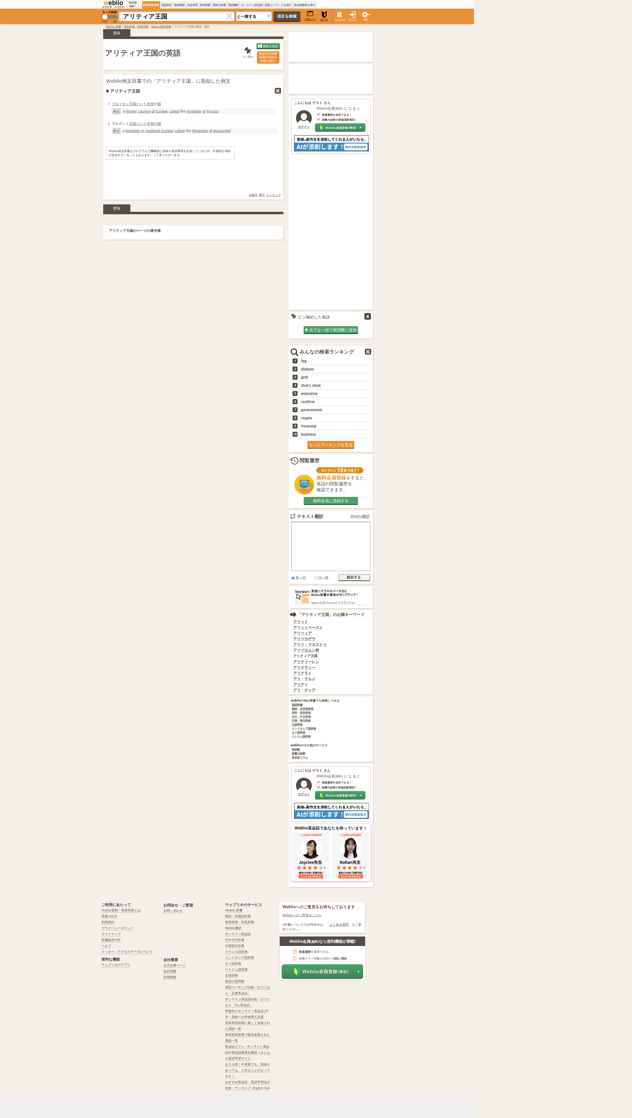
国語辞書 (297, 704)
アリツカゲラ (304, 639)
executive (309, 393)
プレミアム (339, 19)
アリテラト (302, 673)
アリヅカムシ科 (306, 650)
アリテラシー (304, 667)
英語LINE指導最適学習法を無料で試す (268, 57)
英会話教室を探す (305, 5)
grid (304, 377)
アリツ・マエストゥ (310, 644)
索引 (262, 195)
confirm (308, 402)
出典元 (253, 195)
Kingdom (194, 111)
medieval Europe (159, 130)
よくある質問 (339, 924)
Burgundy (221, 130)
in (142, 130)
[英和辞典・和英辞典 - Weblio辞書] (113, 2)
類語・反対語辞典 (303, 708)
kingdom (133, 130)
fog (304, 361)
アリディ (300, 684)
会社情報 (169, 971)
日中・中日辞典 (301, 716)
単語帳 (296, 749)
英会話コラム (300, 757)
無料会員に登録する (331, 500)
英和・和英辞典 (301, 712)
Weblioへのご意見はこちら (301, 915)
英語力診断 (219, 5)
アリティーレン (306, 662)
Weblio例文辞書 (161, 26)
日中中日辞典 (234, 940)
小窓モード (310, 19)
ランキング (273, 195)
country (144, 111)
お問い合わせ (173, 910)
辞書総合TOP (110, 940)
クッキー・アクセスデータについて (127, 951)
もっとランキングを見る (331, 444)
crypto (306, 418)
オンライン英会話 (252, 5)
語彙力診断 (298, 753)
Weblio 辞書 (113, 26)
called (174, 111)
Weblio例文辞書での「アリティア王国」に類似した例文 (168, 81)
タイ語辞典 (298, 732)
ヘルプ (106, 945)
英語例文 (166, 5)
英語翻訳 (233, 5)
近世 (150, 103)
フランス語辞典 (236, 951)
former (131, 111)
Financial (308, 426)
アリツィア (302, 633)
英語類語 (179, 5)
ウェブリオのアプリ (115, 964)
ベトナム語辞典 (301, 736)
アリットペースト (308, 627)
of (153, 111)
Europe (162, 111)
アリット (300, 622)
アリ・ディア (304, 690)
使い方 (324, 19)
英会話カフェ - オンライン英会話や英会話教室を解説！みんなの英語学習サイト (247, 1052)
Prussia (213, 111)
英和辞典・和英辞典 (136, 26)
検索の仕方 (109, 916)
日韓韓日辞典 (234, 945)
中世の (152, 123)
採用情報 (169, 977)
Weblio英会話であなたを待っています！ (331, 828)
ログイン (352, 19)
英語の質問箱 (234, 981)
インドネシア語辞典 (304, 728)
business (308, 434)
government (311, 410)
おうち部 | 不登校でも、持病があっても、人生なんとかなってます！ (247, 1070)
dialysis (307, 369)
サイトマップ (111, 934)
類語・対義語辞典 (238, 916)
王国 (132, 103)
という (141, 103)
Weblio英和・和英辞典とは (120, 910)
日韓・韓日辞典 (301, 720)
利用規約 (107, 922)
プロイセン (120, 103)
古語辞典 (297, 724)
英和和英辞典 (151, 5)
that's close (311, 385)
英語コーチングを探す (278, 5)
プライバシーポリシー (117, 928)
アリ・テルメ (304, 679)
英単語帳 (205, 5)
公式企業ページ (174, 965)
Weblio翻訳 (360, 516)
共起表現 (192, 5)
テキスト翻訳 (310, 516)
